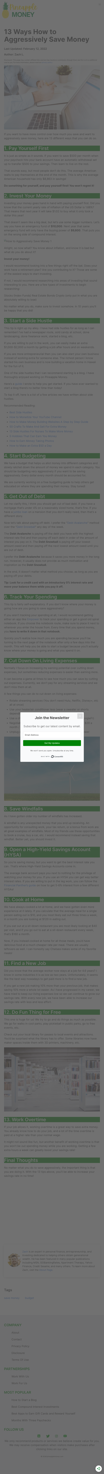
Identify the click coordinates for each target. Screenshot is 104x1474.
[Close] (80, 716)
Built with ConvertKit (52, 756)
